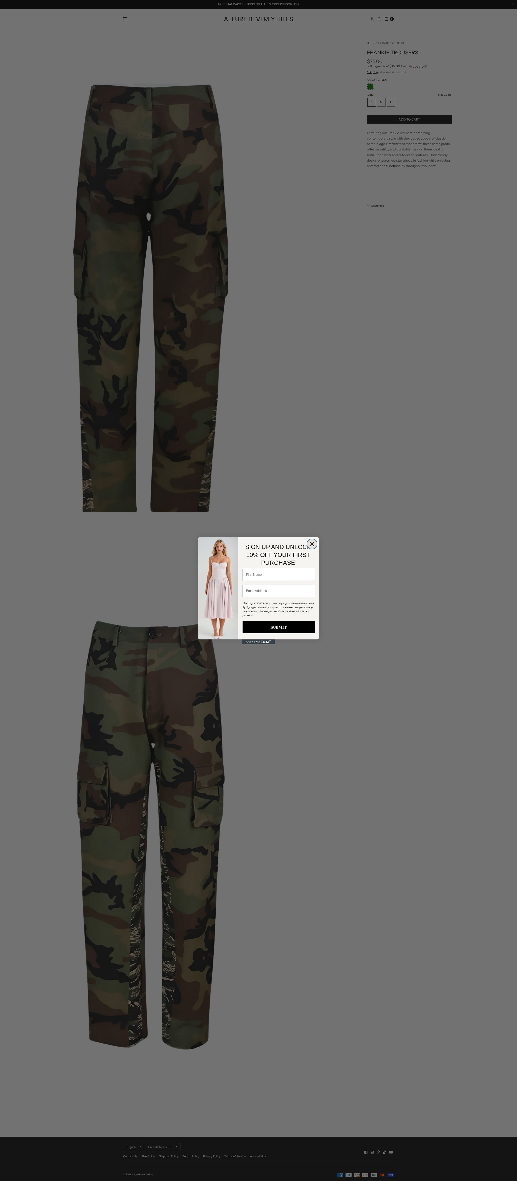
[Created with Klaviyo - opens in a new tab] (258, 641)
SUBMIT (279, 627)
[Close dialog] (312, 544)
